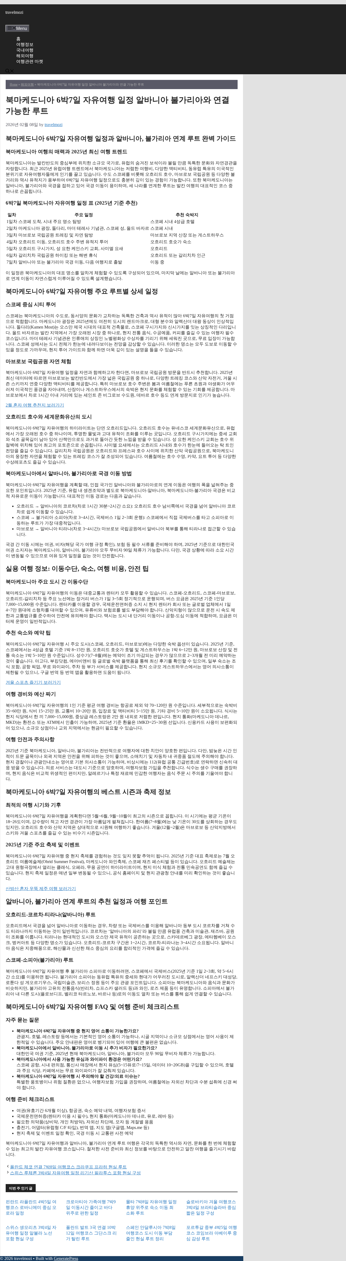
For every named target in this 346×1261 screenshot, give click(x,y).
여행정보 (25, 44)
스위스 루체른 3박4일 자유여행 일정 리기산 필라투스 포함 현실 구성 (75, 1173)
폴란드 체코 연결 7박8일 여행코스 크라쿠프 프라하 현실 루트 (68, 1167)
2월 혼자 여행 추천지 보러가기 (35, 405)
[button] (9, 71)
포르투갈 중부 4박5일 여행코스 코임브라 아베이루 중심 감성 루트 (211, 1233)
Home (14, 84)
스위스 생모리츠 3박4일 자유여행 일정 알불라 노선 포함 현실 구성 (31, 1233)
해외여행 (25, 55)
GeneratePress (66, 1258)
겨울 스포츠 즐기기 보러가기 (33, 682)
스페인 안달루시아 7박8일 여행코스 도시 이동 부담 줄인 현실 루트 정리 (151, 1233)
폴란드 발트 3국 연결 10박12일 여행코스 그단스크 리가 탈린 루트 (91, 1233)
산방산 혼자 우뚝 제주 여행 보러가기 (41, 888)
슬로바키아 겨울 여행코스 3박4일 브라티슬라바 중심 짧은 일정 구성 (211, 1207)
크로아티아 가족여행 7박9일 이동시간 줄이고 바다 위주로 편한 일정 (91, 1207)
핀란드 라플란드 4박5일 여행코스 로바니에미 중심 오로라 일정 (31, 1207)
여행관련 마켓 (29, 61)
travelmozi (14, 12)
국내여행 (25, 50)
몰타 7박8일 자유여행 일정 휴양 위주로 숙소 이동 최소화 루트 (151, 1207)
